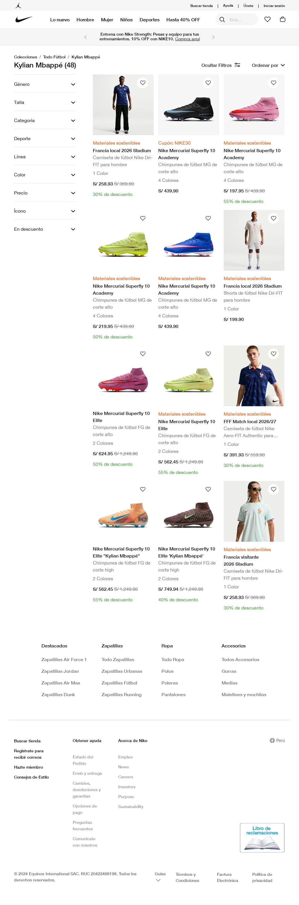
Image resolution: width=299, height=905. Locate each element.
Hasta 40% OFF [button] (183, 19)
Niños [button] (126, 19)
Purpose (126, 796)
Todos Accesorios (240, 659)
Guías (160, 873)
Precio (20, 192)
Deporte (22, 138)
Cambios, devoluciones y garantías (87, 789)
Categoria (24, 120)
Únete (248, 6)
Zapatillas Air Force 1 (64, 659)
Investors (126, 786)
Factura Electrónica (227, 877)
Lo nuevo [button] (59, 19)
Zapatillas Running (121, 694)
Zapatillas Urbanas (122, 671)
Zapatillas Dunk (58, 694)
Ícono (20, 210)
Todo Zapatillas (118, 659)
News (123, 766)
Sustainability (130, 806)
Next (214, 36)
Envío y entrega (87, 773)
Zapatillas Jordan (60, 671)
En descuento (28, 229)
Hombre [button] (85, 19)
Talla (19, 102)
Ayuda (228, 5)
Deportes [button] (149, 19)
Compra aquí (187, 38)
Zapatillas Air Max (60, 682)
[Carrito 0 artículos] (282, 19)
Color (19, 174)
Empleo (125, 756)
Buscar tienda (201, 6)
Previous (85, 36)
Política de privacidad (262, 877)
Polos (167, 671)
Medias (229, 682)
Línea (20, 156)
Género (21, 84)
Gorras (229, 671)
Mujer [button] (107, 19)
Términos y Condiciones (187, 877)
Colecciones (25, 56)
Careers (125, 776)
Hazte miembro (28, 767)
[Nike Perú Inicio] (24, 19)
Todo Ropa (172, 659)
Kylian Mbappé (86, 56)
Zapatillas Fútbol (119, 682)
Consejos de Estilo (31, 776)
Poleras (169, 682)
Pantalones (173, 694)
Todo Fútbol (54, 56)
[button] (274, 6)
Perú (280, 740)
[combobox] (236, 19)
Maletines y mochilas (244, 694)
